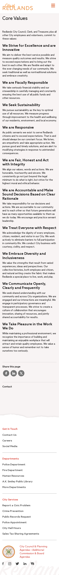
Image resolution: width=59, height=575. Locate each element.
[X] (21, 374)
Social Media (9, 446)
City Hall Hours (11, 528)
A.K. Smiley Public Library (17, 481)
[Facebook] (6, 374)
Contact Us (9, 435)
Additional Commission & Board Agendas (32, 553)
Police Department (13, 464)
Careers (7, 441)
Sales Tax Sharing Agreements (20, 534)
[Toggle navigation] (53, 6)
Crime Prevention (12, 511)
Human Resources (13, 476)
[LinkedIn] (13, 374)
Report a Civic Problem (16, 505)
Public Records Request (16, 517)
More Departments (14, 487)
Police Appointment (14, 522)
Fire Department (12, 470)
